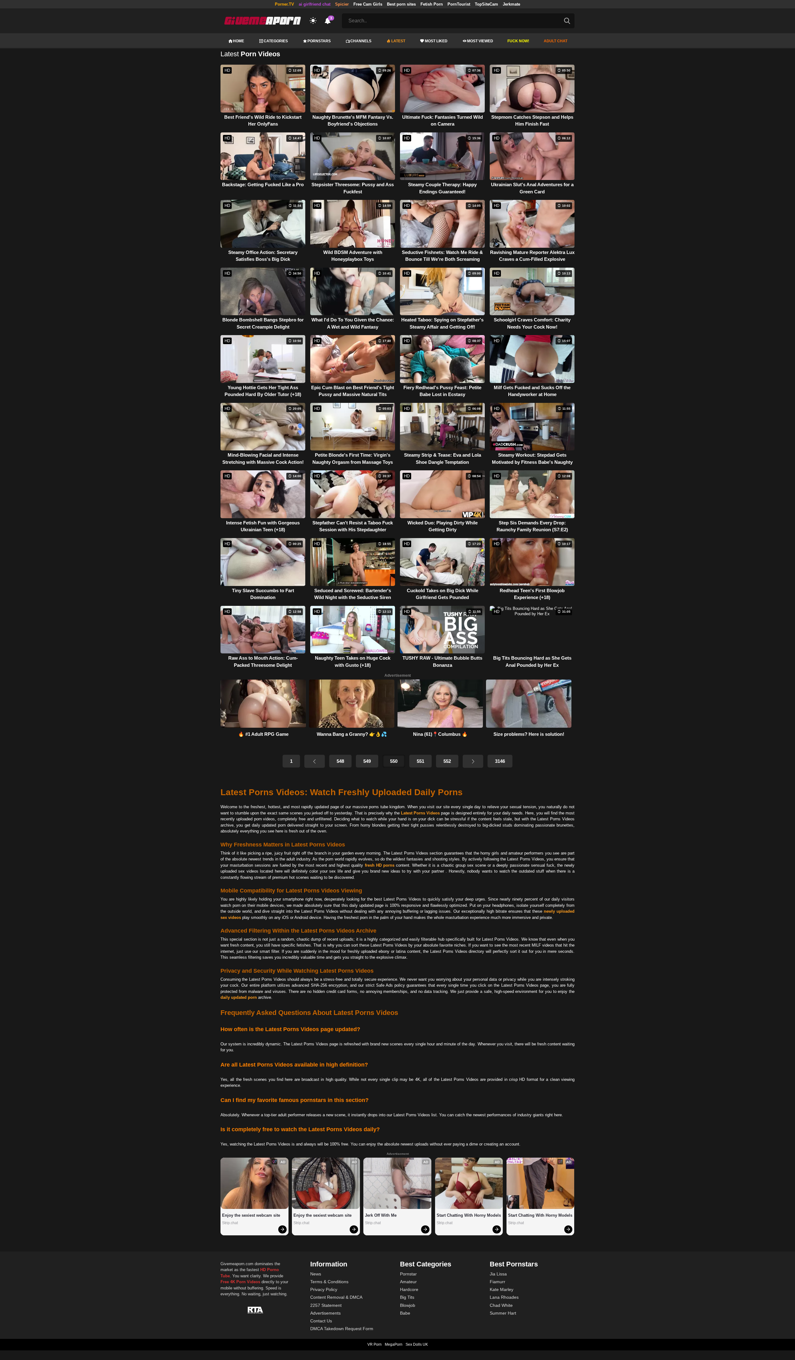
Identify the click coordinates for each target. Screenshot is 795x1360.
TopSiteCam (486, 4)
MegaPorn (393, 1344)
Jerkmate (511, 4)
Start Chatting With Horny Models (469, 1215)
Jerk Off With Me (381, 1215)
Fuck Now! (518, 41)
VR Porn (374, 1344)
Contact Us (321, 1320)
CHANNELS (360, 41)
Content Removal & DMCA (336, 1297)
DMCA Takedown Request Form (341, 1328)
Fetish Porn (431, 4)
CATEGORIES (276, 41)
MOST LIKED (436, 41)
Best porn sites (401, 4)
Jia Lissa (498, 1273)
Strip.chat (230, 1223)
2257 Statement (326, 1305)
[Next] (473, 761)
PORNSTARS (319, 41)
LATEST (398, 41)
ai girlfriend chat (314, 4)
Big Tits (407, 1297)
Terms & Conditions (329, 1281)
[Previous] (314, 761)
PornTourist (458, 4)
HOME (238, 41)
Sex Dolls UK (417, 1344)
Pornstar (408, 1273)
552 (447, 761)
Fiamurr (497, 1281)
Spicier (342, 4)
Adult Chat (555, 41)
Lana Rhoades (504, 1297)
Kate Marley (501, 1289)
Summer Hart (503, 1313)
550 (394, 761)
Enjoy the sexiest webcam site (251, 1215)
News (315, 1273)
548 (340, 761)
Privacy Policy (323, 1289)
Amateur (408, 1281)
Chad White (501, 1305)
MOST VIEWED (480, 41)
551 (420, 761)
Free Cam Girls (367, 4)
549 (367, 761)
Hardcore (409, 1289)
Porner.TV (284, 4)
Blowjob (407, 1305)
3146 (500, 761)
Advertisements (325, 1313)
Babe (405, 1313)
